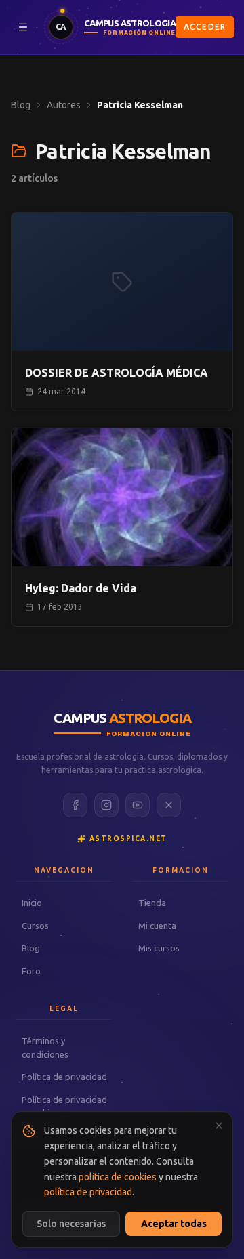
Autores (64, 105)
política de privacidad (88, 1191)
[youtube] (137, 805)
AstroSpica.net (128, 838)
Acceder (205, 26)
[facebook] (75, 805)
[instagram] (106, 805)
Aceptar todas (174, 1223)
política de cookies (118, 1177)
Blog (20, 105)
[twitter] (169, 805)
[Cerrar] (219, 1125)
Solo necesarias (71, 1223)
